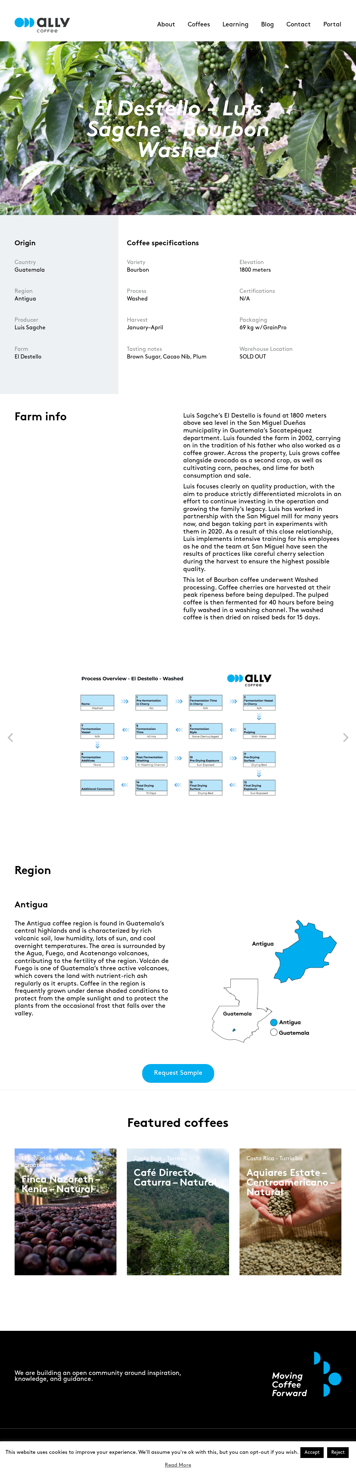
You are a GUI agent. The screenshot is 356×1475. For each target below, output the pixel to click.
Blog (267, 24)
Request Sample (178, 1073)
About (166, 24)
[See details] (46, 1222)
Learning (235, 24)
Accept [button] (312, 1452)
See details (45, 1217)
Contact (298, 24)
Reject (338, 1452)
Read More (178, 1465)
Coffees (199, 24)
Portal (332, 24)
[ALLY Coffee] (45, 25)
